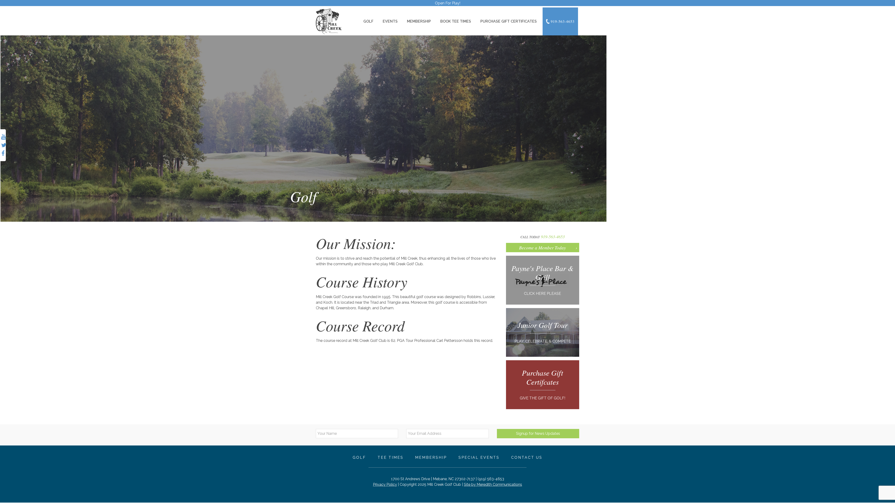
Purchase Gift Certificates (508, 21)
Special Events (478, 457)
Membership (419, 21)
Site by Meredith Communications (493, 484)
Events (390, 21)
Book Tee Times (455, 21)
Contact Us (526, 457)
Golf (368, 21)
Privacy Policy (385, 484)
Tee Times (390, 457)
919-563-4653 (563, 21)
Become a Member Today (542, 248)
